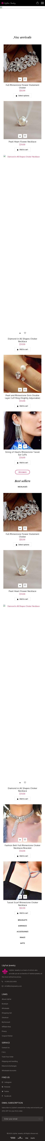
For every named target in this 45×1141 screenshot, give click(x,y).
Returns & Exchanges (9, 1066)
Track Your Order (7, 1057)
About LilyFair (6, 999)
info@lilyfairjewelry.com (13, 986)
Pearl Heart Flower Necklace (22, 141)
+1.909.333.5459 (11, 982)
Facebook (7, 1096)
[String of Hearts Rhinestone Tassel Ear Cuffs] (22, 430)
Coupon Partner (7, 1036)
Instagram (8, 1082)
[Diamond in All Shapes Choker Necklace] (22, 245)
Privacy (4, 1031)
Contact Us (5, 1047)
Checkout (5, 1017)
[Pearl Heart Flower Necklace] (22, 120)
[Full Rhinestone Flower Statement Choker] (22, 63)
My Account (6, 1022)
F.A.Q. (4, 1052)
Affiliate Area (6, 1027)
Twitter (6, 1091)
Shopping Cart (7, 1013)
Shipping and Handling (10, 1061)
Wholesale (5, 1008)
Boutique (5, 1004)
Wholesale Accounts (9, 1070)
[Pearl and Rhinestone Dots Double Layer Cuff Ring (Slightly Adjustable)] (22, 374)
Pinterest (7, 1087)
